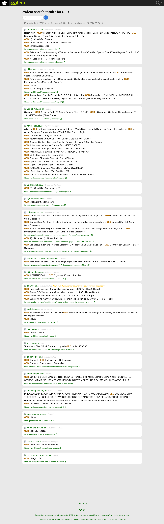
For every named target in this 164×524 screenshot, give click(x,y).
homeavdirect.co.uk (36, 427)
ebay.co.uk (32, 285)
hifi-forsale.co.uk (35, 271)
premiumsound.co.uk (37, 413)
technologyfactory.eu (37, 390)
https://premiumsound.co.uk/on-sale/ (38, 420)
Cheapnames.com (80, 519)
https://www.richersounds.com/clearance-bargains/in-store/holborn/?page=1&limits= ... (57, 235)
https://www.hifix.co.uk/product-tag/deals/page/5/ (43, 101)
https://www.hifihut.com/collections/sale (39, 336)
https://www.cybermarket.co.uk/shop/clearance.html (44, 205)
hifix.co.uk (32, 69)
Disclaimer (59, 519)
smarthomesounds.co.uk (39, 455)
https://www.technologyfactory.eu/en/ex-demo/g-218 (44, 407)
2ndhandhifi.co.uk (35, 184)
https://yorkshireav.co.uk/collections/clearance (42, 118)
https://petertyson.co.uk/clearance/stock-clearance (44, 62)
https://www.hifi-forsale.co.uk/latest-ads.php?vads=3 (44, 278)
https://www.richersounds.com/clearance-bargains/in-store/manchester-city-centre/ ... (57, 251)
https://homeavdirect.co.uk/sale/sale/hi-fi (40, 434)
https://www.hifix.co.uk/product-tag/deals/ (40, 92)
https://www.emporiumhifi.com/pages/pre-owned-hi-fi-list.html (47, 383)
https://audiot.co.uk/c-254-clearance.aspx (40, 322)
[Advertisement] (82, 484)
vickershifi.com (34, 441)
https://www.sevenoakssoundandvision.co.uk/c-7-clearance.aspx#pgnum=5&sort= (56, 265)
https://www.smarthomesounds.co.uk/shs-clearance (44, 461)
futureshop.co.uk (35, 125)
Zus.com (122, 519)
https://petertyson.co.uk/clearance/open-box (41, 49)
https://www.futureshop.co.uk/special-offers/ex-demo (44, 177)
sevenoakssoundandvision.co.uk (43, 258)
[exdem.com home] (4, 3)
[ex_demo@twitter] (80, 510)
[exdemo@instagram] (84, 510)
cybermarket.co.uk (36, 198)
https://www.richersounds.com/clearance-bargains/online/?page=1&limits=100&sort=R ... (58, 241)
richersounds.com (35, 212)
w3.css (51, 519)
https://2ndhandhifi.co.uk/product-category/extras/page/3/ (46, 191)
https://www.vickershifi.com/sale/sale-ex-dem (41, 448)
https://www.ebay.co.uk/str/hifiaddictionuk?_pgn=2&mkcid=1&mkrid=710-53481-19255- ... (59, 302)
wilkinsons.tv (33, 343)
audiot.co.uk (33, 309)
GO (45, 17)
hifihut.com (32, 329)
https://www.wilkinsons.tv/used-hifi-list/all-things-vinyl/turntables (48, 349)
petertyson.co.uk (35, 29)
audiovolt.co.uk (34, 356)
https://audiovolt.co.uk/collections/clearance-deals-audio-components (51, 366)
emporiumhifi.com (35, 373)
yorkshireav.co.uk (35, 108)
